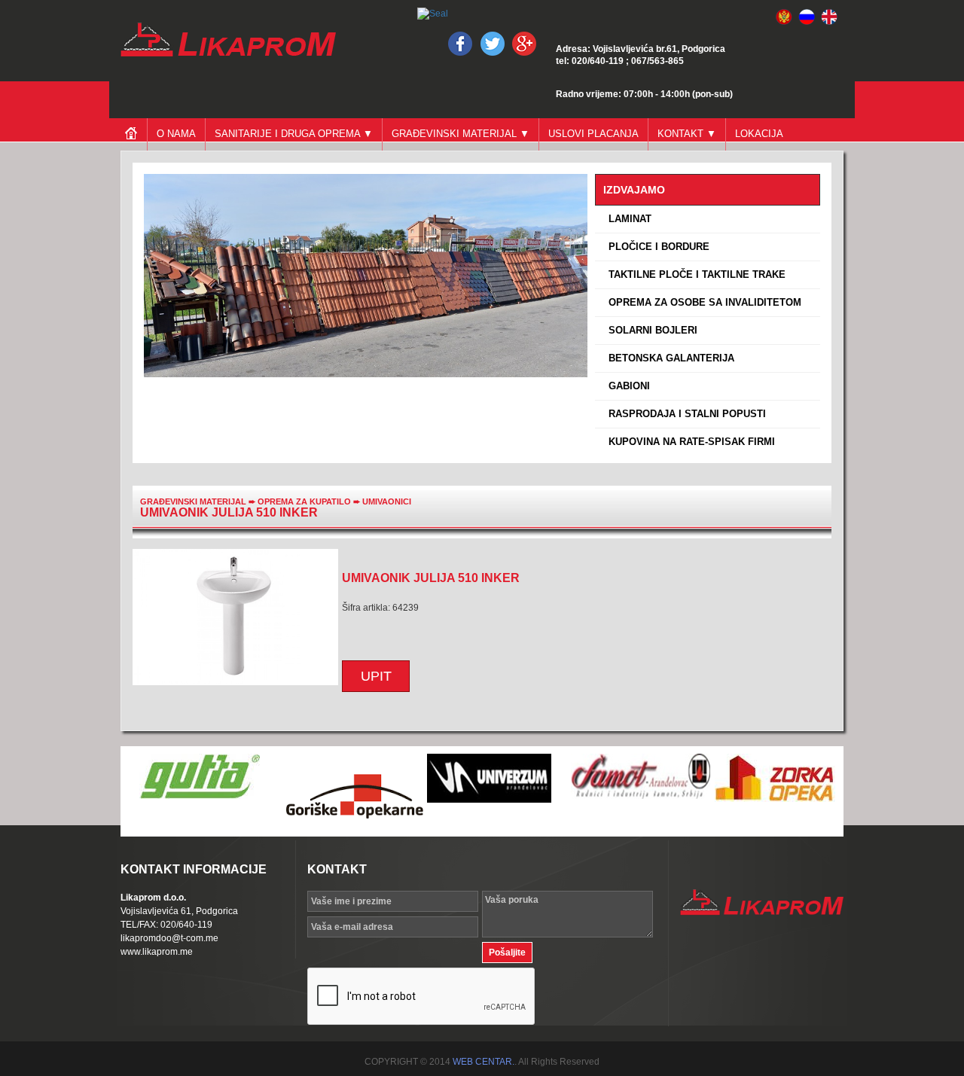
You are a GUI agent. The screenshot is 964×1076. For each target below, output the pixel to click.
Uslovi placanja (593, 133)
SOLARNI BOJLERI (649, 330)
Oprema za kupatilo (305, 501)
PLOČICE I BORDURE (655, 246)
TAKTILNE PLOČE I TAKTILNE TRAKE (694, 274)
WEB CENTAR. (483, 1061)
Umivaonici (386, 501)
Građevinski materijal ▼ (460, 133)
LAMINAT (626, 218)
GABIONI (626, 386)
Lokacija (759, 133)
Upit (376, 676)
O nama (176, 133)
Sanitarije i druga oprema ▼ (294, 133)
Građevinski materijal (193, 501)
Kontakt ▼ (686, 133)
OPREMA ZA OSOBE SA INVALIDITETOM (701, 302)
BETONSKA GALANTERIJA (668, 358)
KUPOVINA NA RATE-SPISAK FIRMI (688, 441)
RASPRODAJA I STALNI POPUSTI (684, 413)
